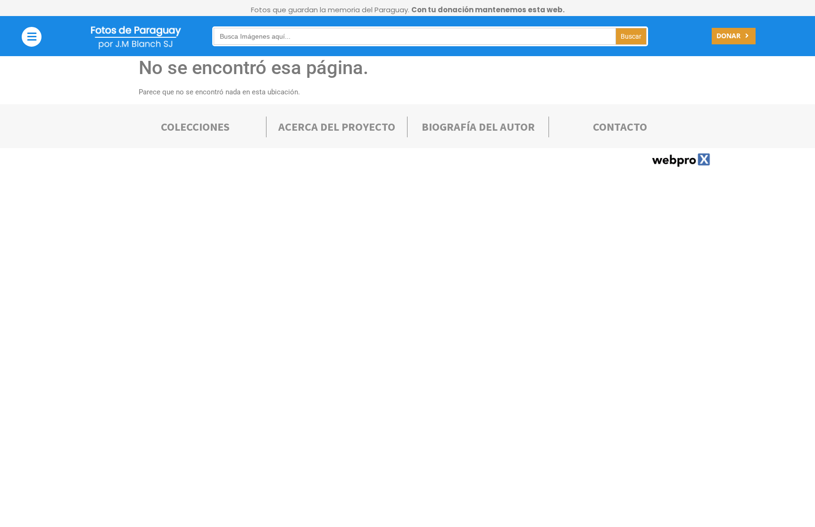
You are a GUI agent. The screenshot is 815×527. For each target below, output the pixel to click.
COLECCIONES (195, 126)
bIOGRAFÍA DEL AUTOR (478, 126)
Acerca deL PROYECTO (336, 126)
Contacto (620, 126)
